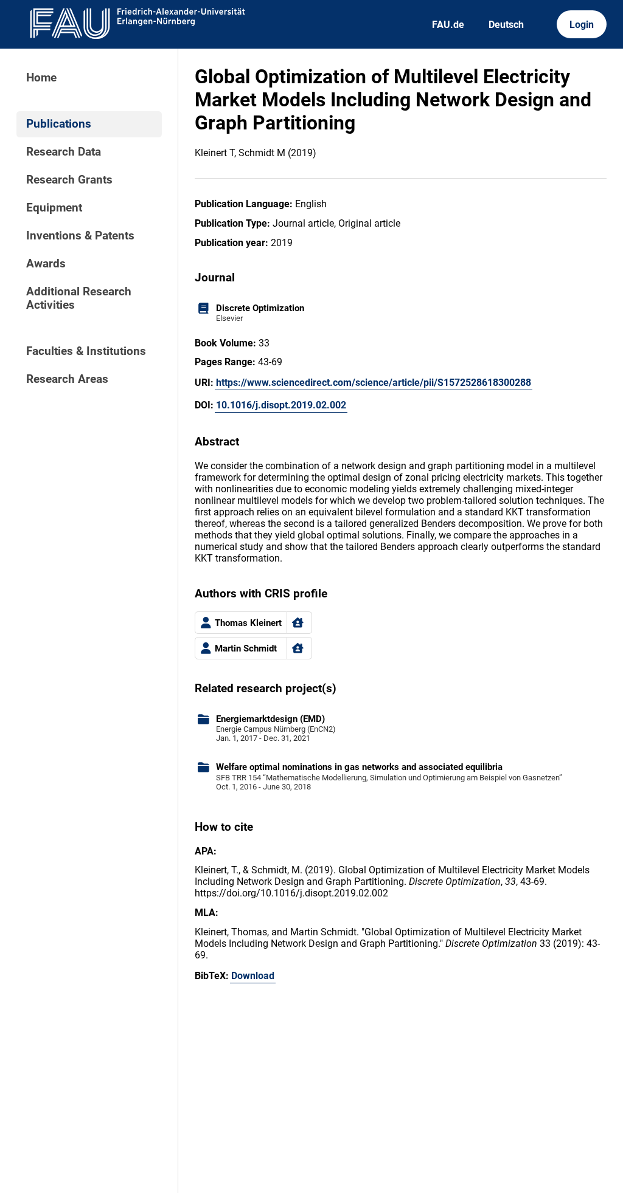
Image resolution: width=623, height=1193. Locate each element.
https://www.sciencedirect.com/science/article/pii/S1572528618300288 (373, 382)
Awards (46, 263)
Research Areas (67, 379)
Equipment (54, 208)
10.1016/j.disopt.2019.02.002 (281, 405)
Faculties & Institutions (86, 351)
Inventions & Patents (80, 235)
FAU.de (448, 24)
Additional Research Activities (78, 298)
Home (41, 77)
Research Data (63, 152)
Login (581, 24)
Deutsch (506, 24)
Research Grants (69, 180)
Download (252, 976)
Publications (58, 124)
